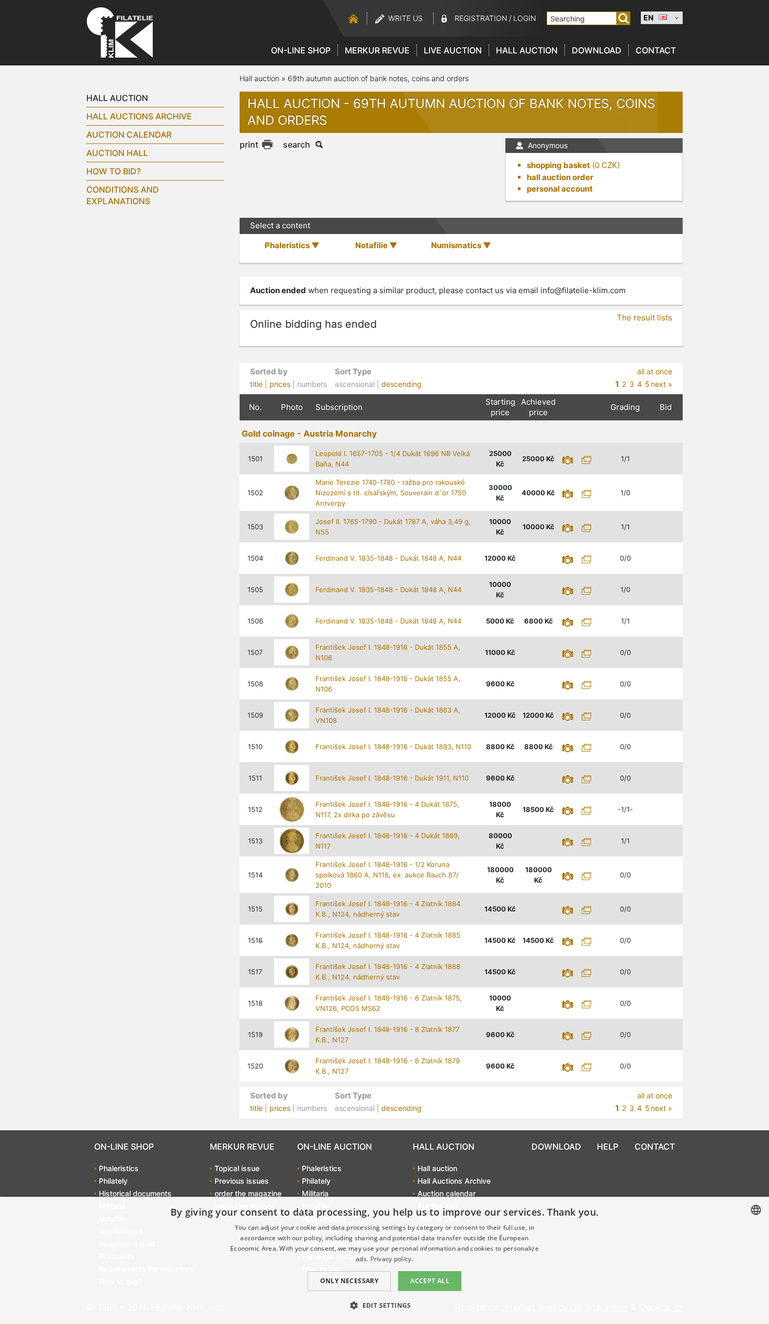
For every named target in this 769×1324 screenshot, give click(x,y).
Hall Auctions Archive (139, 116)
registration (481, 18)
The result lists (644, 317)
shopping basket (558, 165)
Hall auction (527, 50)
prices (279, 384)
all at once (654, 371)
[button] (384, 1305)
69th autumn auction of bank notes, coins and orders (378, 78)
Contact (656, 50)
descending (401, 384)
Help (607, 1146)
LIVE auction (453, 50)
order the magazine (247, 1193)
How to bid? (113, 171)
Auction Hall (117, 153)
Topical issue (236, 1168)
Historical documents (135, 1193)
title (256, 384)
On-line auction (334, 1146)
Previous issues (241, 1180)
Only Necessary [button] (349, 1280)
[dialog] (384, 1260)
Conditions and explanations (122, 195)
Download (596, 50)
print (249, 144)
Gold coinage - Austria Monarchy (309, 433)
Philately (113, 1180)
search (296, 144)
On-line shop (301, 50)
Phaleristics (119, 1168)
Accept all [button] (429, 1280)
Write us (405, 18)
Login (524, 18)
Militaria (315, 1193)
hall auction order (560, 177)
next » (661, 384)
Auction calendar (129, 134)
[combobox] (756, 1210)
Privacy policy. (392, 1258)
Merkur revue (377, 50)
